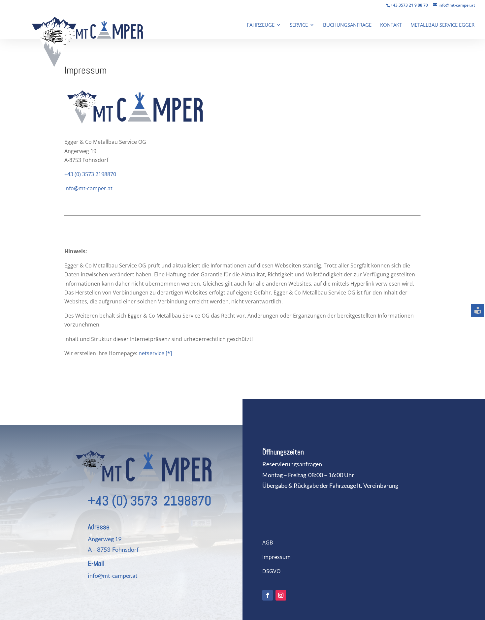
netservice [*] (154, 353)
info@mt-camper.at (88, 188)
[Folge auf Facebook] (267, 595)
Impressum (276, 557)
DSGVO (271, 571)
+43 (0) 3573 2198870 (90, 174)
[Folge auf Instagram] (280, 595)
